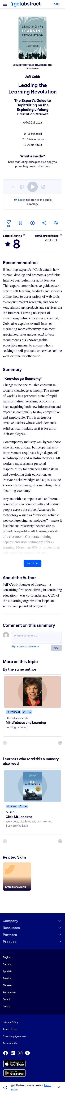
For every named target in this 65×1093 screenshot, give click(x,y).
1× (13, 186)
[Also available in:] (56, 223)
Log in (21, 199)
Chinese (7, 985)
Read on (32, 563)
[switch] (32, 187)
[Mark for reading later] (20, 223)
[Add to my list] (32, 223)
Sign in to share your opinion (25, 646)
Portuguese (9, 992)
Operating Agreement (15, 1036)
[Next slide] (60, 743)
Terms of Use (10, 1029)
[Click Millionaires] (32, 786)
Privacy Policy (10, 1022)
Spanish (7, 971)
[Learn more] (24, 234)
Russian (7, 978)
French (6, 999)
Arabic (6, 1006)
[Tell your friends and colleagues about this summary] (44, 223)
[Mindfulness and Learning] (32, 692)
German (7, 964)
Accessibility (10, 1043)
